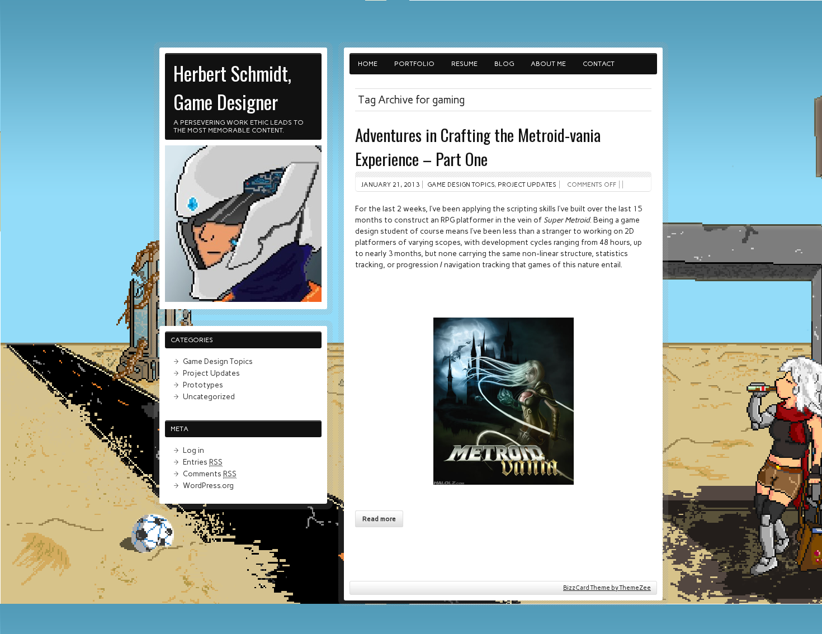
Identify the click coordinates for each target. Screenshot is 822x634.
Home (367, 64)
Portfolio (414, 64)
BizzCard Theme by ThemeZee (607, 588)
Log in (193, 450)
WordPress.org (208, 485)
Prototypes (203, 384)
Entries (203, 461)
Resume (464, 64)
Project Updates (527, 184)
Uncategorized (209, 396)
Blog (504, 64)
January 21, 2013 (390, 184)
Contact (599, 64)
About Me (548, 64)
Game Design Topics (460, 184)
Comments (210, 473)
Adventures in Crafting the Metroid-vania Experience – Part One (478, 146)
